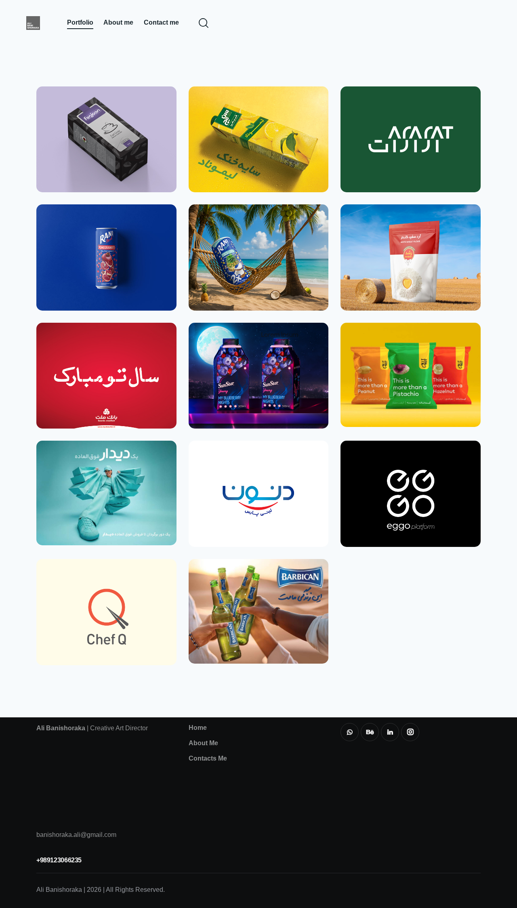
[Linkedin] (390, 732)
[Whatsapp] (349, 732)
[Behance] (370, 732)
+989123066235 (59, 860)
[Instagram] (410, 732)
